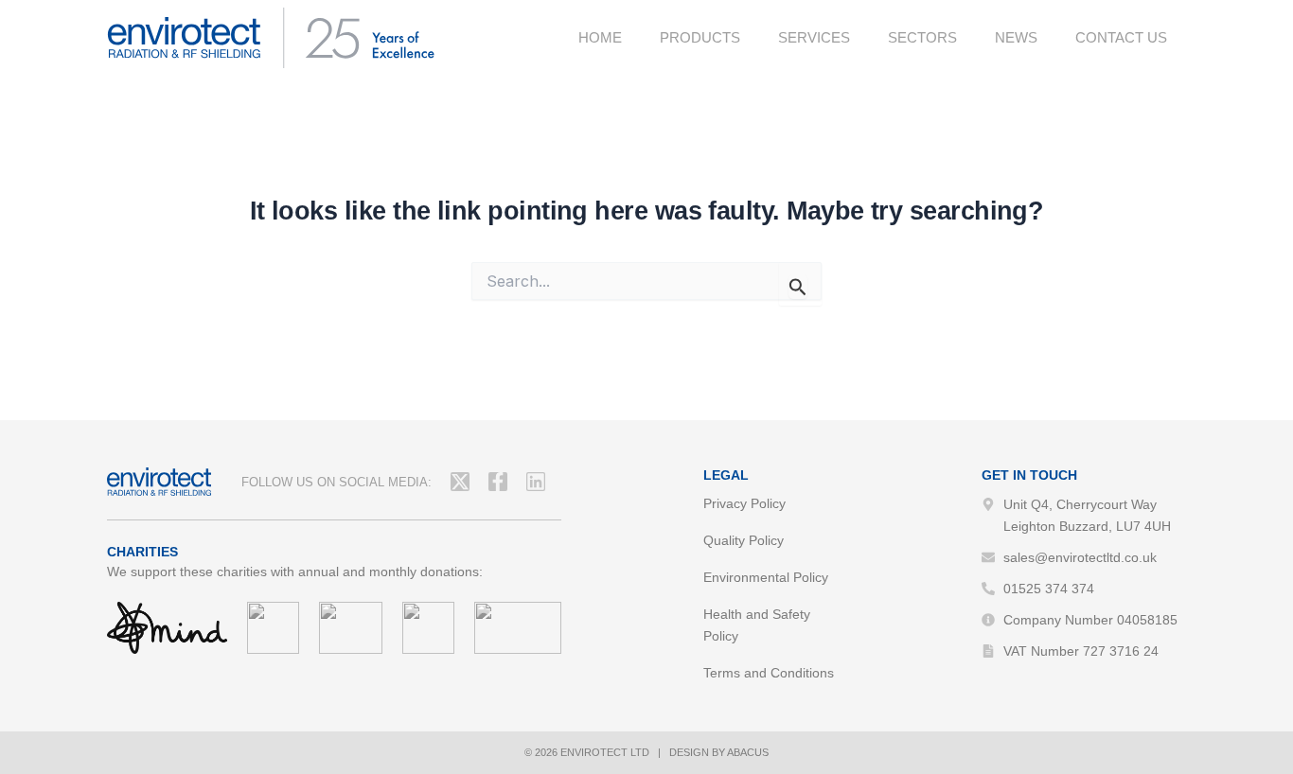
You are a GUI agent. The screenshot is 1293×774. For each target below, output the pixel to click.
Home (600, 37)
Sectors (922, 37)
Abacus (748, 752)
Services (814, 37)
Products (700, 37)
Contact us (1121, 37)
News (1016, 37)
